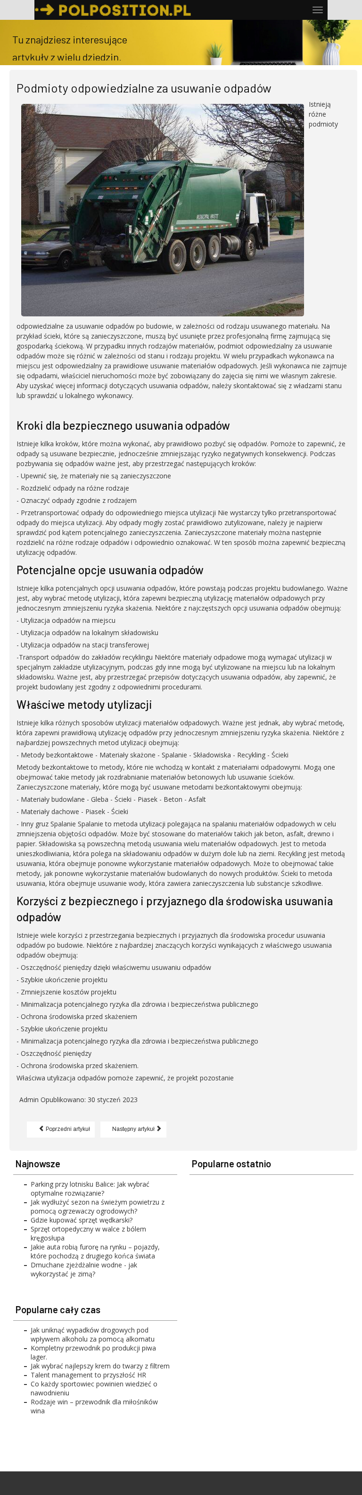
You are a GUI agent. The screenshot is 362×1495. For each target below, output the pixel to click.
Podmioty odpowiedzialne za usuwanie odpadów (144, 87)
